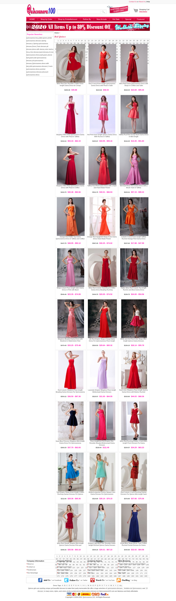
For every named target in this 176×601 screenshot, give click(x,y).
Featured (140, 19)
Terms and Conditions (138, 564)
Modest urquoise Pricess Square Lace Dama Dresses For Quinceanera (102, 493)
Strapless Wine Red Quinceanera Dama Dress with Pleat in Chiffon (70, 187)
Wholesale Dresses (125, 570)
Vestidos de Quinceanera (133, 588)
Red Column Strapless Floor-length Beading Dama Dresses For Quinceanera (70, 391)
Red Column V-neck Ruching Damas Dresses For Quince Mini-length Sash (134, 493)
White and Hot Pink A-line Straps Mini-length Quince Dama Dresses (133, 340)
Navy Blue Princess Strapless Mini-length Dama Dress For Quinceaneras (70, 442)
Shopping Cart (144, 11)
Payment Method (64, 570)
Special (128, 19)
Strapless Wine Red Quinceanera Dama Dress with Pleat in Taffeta (70, 136)
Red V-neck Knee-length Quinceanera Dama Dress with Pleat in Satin (102, 84)
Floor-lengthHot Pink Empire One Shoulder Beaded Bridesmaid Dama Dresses (102, 443)
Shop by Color (46, 19)
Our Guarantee (63, 573)
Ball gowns (43, 38)
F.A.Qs (90, 573)
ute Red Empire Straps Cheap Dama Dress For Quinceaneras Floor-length (102, 340)
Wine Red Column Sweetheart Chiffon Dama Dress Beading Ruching (102, 289)
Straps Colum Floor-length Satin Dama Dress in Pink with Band (70, 289)
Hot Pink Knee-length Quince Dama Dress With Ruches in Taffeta (102, 136)
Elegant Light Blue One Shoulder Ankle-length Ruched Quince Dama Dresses (102, 544)
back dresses (44, 52)
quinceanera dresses (115, 588)
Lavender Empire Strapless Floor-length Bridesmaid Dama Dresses (102, 391)
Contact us (31, 567)
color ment (48, 49)
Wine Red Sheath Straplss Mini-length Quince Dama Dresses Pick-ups (70, 544)
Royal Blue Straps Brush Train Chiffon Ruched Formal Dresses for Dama (133, 544)
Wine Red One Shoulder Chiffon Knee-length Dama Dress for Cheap (70, 84)
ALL (120, 585)
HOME (32, 19)
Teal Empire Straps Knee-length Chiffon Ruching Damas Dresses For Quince (70, 493)
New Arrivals (102, 19)
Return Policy (62, 564)
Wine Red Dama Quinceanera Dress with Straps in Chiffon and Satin (133, 84)
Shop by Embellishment (67, 19)
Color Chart (92, 564)
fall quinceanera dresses (38, 66)
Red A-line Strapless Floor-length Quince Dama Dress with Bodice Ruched (133, 391)
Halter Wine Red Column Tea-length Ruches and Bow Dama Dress (133, 289)
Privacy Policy (123, 564)
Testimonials (31, 570)
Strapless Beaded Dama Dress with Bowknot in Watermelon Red (70, 340)
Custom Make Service (96, 570)
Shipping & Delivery (65, 567)
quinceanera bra (32, 38)
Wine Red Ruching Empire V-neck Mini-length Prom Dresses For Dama (134, 442)
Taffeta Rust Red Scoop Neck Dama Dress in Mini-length (133, 136)
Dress (34, 46)
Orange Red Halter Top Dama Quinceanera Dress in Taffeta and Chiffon (70, 238)
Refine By (87, 19)
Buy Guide (122, 573)
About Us (142, 2)
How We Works (124, 567)
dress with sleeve (38, 49)
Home (57, 33)
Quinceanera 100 (89, 597)
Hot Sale (115, 19)
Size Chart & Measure (96, 567)
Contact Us (133, 2)
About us (30, 564)
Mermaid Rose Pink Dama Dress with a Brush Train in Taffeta (133, 187)
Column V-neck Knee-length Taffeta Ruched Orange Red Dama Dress (133, 238)
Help (148, 2)
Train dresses (41, 46)
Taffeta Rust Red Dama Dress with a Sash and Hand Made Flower (102, 187)
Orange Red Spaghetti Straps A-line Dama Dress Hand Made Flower (102, 238)
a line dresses (34, 52)
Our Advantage (32, 573)
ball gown (43, 55)
